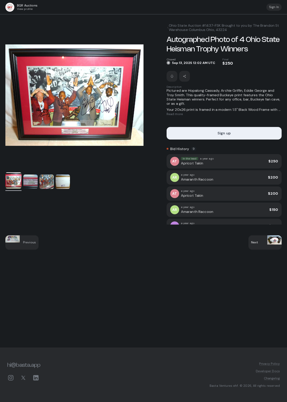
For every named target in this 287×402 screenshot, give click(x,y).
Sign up (224, 133)
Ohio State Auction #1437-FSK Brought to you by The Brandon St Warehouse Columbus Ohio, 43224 (224, 27)
